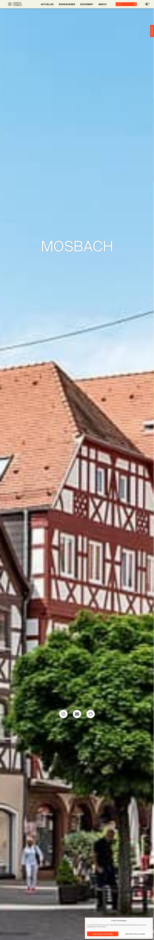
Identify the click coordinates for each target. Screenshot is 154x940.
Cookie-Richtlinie (101, 927)
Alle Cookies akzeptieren (103, 934)
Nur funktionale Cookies (135, 934)
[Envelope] (77, 714)
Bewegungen (67, 4)
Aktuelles (47, 4)
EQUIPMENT (86, 4)
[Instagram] (63, 714)
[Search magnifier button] (135, 4)
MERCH (103, 4)
